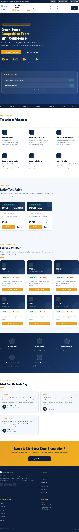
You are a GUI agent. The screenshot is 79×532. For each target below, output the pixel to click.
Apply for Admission (11, 52)
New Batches (74, 2)
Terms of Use (67, 529)
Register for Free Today (39, 459)
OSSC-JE (2, 514)
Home (28, 8)
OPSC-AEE (2, 507)
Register (53, 2)
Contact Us (44, 493)
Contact (65, 8)
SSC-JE (2, 510)
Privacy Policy (75, 529)
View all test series (39, 90)
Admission (44, 8)
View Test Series (32, 52)
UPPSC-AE (2, 517)
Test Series (59, 8)
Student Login (63, 2)
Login (74, 8)
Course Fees (52, 8)
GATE (1, 503)
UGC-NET (2, 520)
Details (19, 227)
